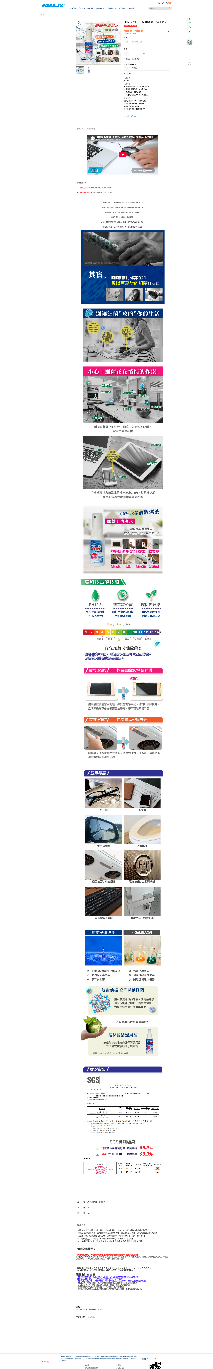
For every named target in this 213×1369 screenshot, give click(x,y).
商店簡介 (87, 1365)
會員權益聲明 (120, 1368)
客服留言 (119, 1365)
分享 (127, 116)
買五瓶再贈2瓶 (137, 42)
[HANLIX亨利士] (53, 5)
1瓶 (126, 42)
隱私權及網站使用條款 (91, 1368)
